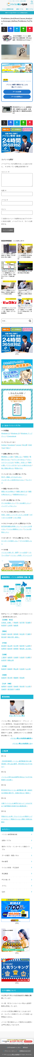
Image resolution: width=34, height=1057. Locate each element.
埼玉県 (22, 634)
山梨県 (28, 646)
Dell (3, 448)
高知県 (22, 678)
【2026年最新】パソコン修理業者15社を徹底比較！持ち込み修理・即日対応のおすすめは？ (16, 763)
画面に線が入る (21, 491)
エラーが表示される (25, 465)
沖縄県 (17, 689)
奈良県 (3, 660)
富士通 (24, 445)
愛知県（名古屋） (26, 649)
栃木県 (10, 634)
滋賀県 (10, 657)
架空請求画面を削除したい (10, 526)
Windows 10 (15, 433)
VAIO (30, 445)
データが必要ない (17, 96)
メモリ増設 (17, 517)
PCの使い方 (6, 879)
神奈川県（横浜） (14, 637)
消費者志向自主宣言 (25, 1051)
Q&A (3, 892)
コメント (5, 172)
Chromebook (11, 436)
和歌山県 (11, 660)
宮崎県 (3, 689)
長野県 (3, 649)
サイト (3, 209)
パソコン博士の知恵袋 (13, 1054)
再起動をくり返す (7, 457)
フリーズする (11, 465)
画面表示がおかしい (20, 494)
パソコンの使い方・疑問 (9, 552)
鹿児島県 (11, 689)
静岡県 (16, 649)
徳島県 (3, 678)
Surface (4, 445)
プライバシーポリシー (10, 1051)
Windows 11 (5, 433)
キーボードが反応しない (9, 541)
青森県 (16, 622)
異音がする (19, 468)
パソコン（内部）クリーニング (21, 555)
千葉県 (28, 634)
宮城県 (28, 622)
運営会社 (25, 1047)
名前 (3, 190)
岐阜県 (10, 649)
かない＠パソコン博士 (17, 716)
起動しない (19, 457)
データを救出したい (8, 503)
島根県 (10, 669)
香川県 (10, 678)
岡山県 (16, 669)
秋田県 (3, 625)
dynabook (11, 445)
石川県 (16, 646)
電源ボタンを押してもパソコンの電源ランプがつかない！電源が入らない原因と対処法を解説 (16, 819)
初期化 (26, 457)
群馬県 (16, 634)
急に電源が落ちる (7, 468)
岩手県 (22, 622)
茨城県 (3, 634)
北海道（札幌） (6, 622)
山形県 (10, 625)
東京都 (3, 637)
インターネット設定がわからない (12, 480)
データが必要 (17, 91)
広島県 (22, 669)
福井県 (22, 646)
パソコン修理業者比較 (8, 9)
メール (4, 200)
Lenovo (18, 445)
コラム (4, 885)
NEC (8, 448)
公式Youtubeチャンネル (14, 1047)
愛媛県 (16, 678)
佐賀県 (10, 686)
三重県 (3, 657)
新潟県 (3, 646)
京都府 (16, 657)
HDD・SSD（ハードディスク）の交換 (14, 515)
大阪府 (22, 657)
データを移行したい (23, 503)
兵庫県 (28, 657)
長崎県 (16, 686)
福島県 (16, 625)
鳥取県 (3, 669)
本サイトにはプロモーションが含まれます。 (17, 12)
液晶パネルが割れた (8, 491)
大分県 (28, 686)
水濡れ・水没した (21, 462)
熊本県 (22, 686)
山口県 (28, 669)
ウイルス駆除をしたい (15, 529)
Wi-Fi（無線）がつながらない (11, 477)
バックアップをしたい (9, 506)
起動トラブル (19, 9)
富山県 (10, 646)
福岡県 (3, 686)
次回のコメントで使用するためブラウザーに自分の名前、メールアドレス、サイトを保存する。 (16, 221)
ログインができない (19, 459)
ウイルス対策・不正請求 (10, 867)
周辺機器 (5, 873)
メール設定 (23, 552)
